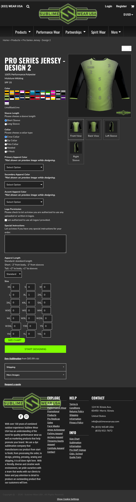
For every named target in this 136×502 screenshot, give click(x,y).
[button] (22, 31)
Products (15, 40)
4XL (24, 302)
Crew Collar (13, 136)
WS (24, 310)
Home (6, 40)
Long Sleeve (13, 123)
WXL (23, 318)
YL (24, 334)
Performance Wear (56, 408)
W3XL (8, 326)
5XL (40, 302)
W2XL (39, 318)
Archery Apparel (55, 437)
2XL (40, 294)
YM (8, 334)
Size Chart (14, 340)
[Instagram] (26, 416)
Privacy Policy (76, 422)
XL (24, 294)
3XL (8, 302)
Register (121, 6)
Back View (93, 136)
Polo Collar (12, 144)
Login (108, 6)
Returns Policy (76, 411)
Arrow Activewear (56, 429)
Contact (51, 452)
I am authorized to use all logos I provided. (28, 220)
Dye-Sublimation (13, 358)
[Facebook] (20, 416)
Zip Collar (12, 140)
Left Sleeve (111, 136)
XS (9, 287)
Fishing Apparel (55, 433)
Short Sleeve (13, 120)
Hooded (11, 147)
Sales (50, 422)
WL (8, 318)
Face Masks (53, 426)
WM (39, 310)
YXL (40, 334)
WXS (7, 310)
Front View (76, 136)
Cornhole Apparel (55, 448)
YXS (25, 326)
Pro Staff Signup (77, 450)
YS (41, 326)
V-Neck (11, 151)
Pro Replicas (53, 419)
